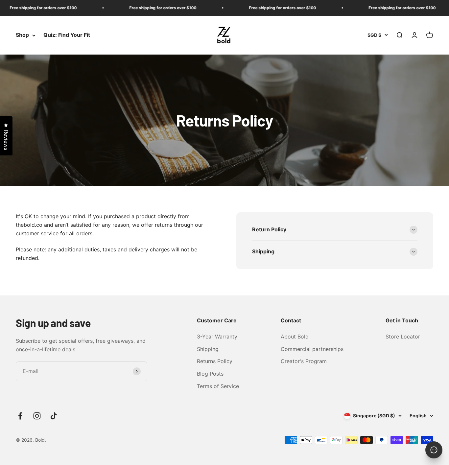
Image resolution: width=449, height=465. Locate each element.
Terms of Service (218, 386)
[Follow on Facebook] (20, 415)
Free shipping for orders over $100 (34, 7)
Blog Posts (210, 373)
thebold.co (30, 224)
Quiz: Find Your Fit (66, 35)
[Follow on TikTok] (53, 415)
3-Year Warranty (217, 336)
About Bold (295, 336)
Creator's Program (304, 361)
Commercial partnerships (312, 349)
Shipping (208, 349)
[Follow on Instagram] (37, 415)
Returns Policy (214, 361)
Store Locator (403, 336)
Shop (22, 35)
